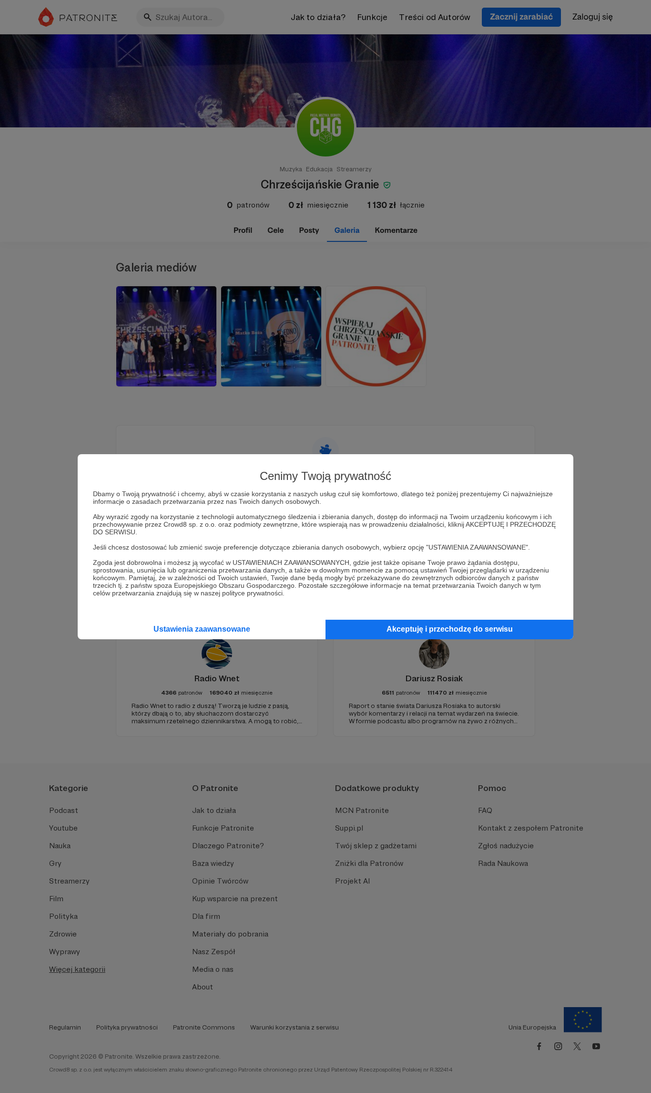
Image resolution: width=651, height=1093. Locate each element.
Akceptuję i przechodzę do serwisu (450, 629)
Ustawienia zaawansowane (201, 629)
